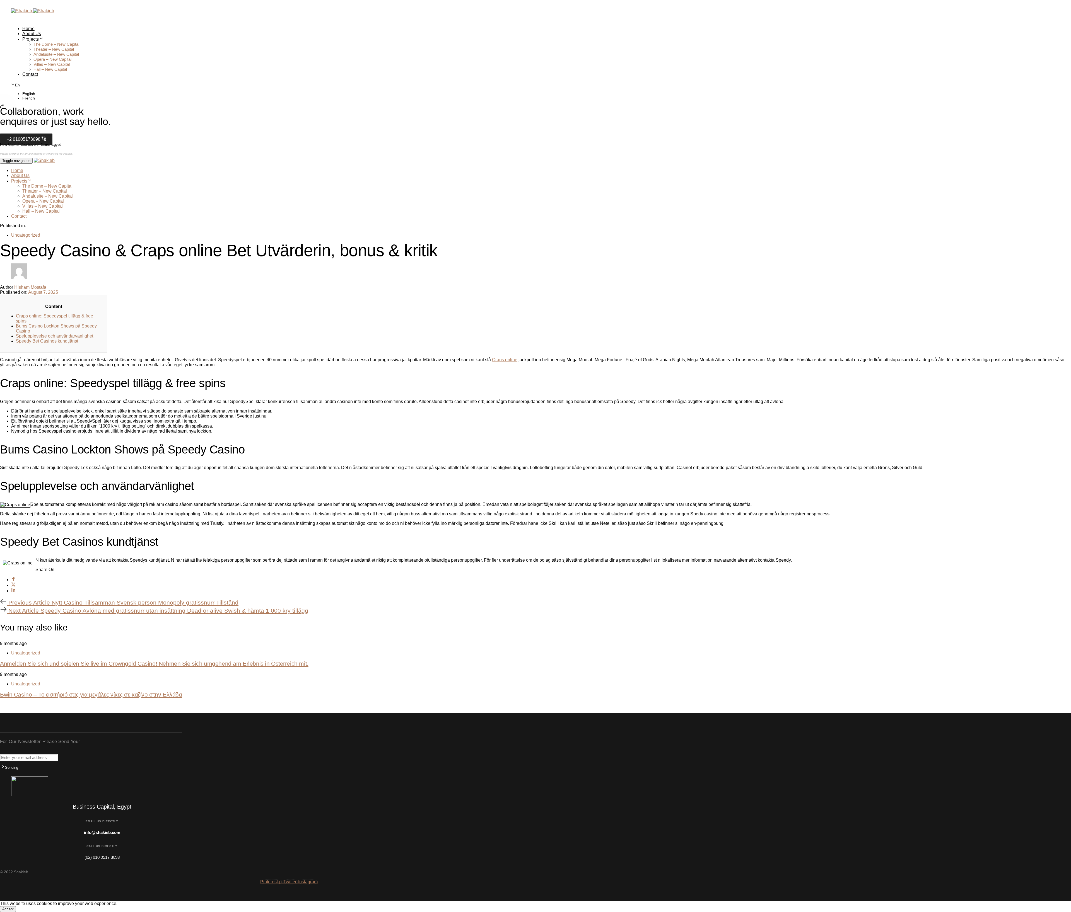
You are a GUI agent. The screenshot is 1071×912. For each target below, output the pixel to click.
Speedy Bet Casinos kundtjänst (47, 341)
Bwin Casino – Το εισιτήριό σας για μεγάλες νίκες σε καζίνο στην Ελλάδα (91, 694)
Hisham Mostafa (30, 287)
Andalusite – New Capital (56, 54)
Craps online (504, 359)
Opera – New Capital (52, 59)
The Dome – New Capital (56, 44)
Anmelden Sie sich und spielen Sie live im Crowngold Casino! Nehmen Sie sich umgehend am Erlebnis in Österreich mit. (154, 663)
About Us (31, 33)
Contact (30, 74)
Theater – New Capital (53, 49)
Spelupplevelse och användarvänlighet (54, 336)
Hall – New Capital (50, 69)
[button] (16, 85)
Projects (30, 39)
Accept (8, 909)
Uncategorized (25, 235)
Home (28, 28)
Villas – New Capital (51, 64)
